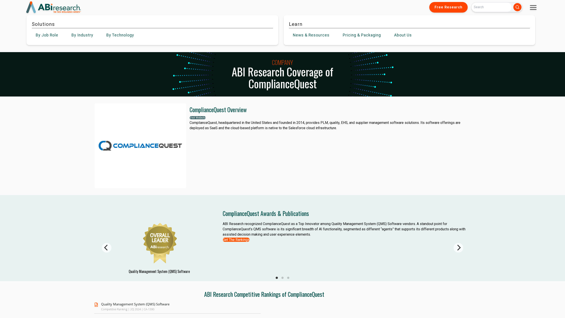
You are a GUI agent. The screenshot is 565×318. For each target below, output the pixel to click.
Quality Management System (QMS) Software (135, 304)
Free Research (448, 7)
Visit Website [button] (198, 117)
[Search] (517, 7)
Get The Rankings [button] (236, 240)
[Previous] (106, 248)
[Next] (458, 248)
